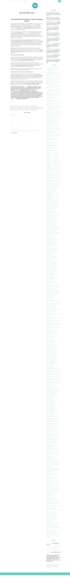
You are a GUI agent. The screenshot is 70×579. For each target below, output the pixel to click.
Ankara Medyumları (49, 456)
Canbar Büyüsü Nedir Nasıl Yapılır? (51, 516)
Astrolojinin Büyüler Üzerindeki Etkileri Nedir (52, 534)
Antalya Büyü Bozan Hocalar (50, 411)
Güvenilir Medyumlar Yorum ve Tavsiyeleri (52, 206)
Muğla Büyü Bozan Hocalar (50, 366)
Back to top (58, 576)
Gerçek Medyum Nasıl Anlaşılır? (50, 508)
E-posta (12, 125)
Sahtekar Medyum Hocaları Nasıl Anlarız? (52, 132)
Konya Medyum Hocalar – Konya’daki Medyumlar (53, 112)
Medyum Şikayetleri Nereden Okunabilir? (52, 423)
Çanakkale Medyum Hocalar (50, 224)
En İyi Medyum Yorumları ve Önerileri (51, 66)
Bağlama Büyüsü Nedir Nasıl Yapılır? (51, 518)
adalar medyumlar (51, 545)
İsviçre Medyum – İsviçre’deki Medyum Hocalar (53, 461)
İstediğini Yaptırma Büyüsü (50, 348)
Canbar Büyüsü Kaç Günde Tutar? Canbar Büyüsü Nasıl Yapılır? (52, 37)
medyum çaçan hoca (33, 107)
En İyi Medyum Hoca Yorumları (50, 236)
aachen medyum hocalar (56, 552)
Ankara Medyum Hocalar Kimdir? (51, 358)
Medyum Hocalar (49, 564)
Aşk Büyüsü (48, 537)
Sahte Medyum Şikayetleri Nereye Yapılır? (52, 368)
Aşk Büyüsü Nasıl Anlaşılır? (50, 274)
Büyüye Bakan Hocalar (49, 276)
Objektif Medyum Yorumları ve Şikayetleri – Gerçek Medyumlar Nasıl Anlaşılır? (52, 73)
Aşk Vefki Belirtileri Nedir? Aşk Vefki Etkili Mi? (52, 292)
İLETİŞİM (15, 1)
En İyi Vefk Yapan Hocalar (50, 271)
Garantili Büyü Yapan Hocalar (50, 296)
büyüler (34, 50)
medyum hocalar (13, 28)
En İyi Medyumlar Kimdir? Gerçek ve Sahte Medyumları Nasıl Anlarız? (52, 70)
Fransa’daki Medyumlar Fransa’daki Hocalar (52, 485)
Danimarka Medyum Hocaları (50, 429)
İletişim (14, 98)
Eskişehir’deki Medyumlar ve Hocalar (51, 439)
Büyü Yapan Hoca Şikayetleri (50, 312)
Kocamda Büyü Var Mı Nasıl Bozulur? (51, 188)
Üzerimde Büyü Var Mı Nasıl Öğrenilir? (51, 266)
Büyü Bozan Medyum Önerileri (50, 311)
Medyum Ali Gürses (53, 566)
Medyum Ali (48, 567)
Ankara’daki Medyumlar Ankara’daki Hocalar (52, 501)
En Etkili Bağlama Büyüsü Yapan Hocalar (52, 238)
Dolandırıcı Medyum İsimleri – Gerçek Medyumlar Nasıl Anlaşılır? (53, 21)
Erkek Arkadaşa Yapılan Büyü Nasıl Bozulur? (52, 85)
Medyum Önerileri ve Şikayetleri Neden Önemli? (53, 437)
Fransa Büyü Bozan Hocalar (50, 400)
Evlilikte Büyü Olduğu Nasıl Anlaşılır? (51, 353)
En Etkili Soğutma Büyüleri (50, 436)
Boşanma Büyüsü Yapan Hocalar (51, 211)
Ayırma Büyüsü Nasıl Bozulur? (50, 332)
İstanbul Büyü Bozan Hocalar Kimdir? (51, 356)
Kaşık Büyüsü (48, 521)
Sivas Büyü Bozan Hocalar (50, 221)
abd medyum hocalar (56, 545)
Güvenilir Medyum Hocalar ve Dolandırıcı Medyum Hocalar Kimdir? (52, 244)
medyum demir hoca (13, 108)
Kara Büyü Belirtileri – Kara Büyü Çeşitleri (52, 186)
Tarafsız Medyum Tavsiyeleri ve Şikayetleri (52, 291)
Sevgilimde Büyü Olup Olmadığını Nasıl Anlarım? (53, 331)
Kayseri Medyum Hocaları (50, 444)
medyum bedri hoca (13, 107)
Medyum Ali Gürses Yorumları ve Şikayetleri (52, 463)
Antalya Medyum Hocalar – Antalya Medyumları (53, 175)
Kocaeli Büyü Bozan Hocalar (50, 341)
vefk (13, 91)
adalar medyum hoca (49, 542)
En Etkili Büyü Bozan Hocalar (50, 288)
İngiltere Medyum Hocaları (50, 83)
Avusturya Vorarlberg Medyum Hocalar (52, 408)
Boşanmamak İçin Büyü (49, 143)
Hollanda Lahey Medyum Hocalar (51, 392)
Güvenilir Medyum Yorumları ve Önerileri (52, 89)
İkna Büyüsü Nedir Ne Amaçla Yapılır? (51, 512)
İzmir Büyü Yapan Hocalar (50, 403)
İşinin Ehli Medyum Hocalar (50, 218)
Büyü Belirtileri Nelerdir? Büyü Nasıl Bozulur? (52, 114)
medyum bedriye (20, 107)
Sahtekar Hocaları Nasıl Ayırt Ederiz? (51, 306)
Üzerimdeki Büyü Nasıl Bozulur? (51, 265)
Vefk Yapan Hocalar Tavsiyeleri (50, 253)
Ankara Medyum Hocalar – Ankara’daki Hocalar (53, 323)
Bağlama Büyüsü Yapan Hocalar (51, 189)
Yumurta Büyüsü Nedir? (49, 495)
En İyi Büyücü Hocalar (49, 279)
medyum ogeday (31, 108)
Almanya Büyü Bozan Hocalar (50, 414)
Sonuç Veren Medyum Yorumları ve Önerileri (52, 183)
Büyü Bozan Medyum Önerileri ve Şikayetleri (52, 309)
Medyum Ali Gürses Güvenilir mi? (51, 256)
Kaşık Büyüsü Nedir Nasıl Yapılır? (51, 99)
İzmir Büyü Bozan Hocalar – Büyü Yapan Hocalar (53, 381)
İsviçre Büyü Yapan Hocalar (50, 398)
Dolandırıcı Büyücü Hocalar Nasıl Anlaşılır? (52, 303)
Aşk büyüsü (17, 90)
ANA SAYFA (10, 1)
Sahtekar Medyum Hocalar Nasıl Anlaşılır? (52, 389)
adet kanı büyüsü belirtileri (56, 546)
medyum (22, 27)
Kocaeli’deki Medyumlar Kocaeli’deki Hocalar (52, 498)
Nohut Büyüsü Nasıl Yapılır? (50, 493)
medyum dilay (20, 108)
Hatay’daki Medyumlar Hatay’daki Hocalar (52, 492)
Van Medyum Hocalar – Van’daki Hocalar (52, 223)
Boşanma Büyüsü (48, 338)
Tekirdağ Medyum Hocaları (50, 109)
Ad (11, 123)
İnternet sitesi (12, 128)
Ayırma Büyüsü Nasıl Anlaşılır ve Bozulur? (52, 209)
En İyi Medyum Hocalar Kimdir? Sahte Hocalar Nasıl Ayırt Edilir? (52, 54)
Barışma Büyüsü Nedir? (49, 299)
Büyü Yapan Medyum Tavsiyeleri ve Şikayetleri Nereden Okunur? (27, 20)
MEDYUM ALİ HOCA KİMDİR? (22, 1)
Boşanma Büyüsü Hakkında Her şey (51, 531)
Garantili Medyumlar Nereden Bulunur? (52, 289)
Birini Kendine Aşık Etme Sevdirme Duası (52, 525)
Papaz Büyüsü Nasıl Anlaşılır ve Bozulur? (53, 58)
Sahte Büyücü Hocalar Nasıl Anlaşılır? (51, 304)
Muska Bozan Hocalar (49, 254)
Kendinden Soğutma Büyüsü (50, 297)
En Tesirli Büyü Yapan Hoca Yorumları (51, 200)
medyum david (40, 107)
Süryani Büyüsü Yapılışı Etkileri (50, 513)
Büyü (32, 24)
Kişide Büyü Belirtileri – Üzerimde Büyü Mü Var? (53, 93)
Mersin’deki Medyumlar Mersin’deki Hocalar (52, 490)
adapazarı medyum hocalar (55, 542)
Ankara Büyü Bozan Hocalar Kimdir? (51, 359)
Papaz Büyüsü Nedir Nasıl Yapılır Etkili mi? (52, 515)
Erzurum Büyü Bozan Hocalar (50, 138)
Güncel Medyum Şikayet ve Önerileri (51, 294)
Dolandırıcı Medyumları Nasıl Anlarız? (51, 248)
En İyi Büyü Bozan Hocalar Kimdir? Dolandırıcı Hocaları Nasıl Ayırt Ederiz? (52, 363)
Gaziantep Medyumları (49, 467)
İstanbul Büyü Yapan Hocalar (50, 406)
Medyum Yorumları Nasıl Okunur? (51, 336)
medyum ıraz (25, 108)
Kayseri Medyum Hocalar (50, 365)
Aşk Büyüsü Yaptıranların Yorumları (51, 442)
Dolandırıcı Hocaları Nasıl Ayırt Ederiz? (51, 216)
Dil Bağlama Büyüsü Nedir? (50, 452)
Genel (27, 17)
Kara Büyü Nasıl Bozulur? (50, 260)
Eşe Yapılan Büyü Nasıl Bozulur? (51, 229)
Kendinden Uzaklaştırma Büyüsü (51, 268)
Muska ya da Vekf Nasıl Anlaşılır (51, 529)
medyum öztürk (38, 108)
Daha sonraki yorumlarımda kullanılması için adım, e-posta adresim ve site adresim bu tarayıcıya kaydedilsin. (26, 130)
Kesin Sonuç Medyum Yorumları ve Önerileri (52, 134)
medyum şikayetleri (25, 33)
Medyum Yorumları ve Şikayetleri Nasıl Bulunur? (53, 434)
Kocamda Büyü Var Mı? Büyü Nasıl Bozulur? (52, 226)
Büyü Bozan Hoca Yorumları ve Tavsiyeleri (52, 203)
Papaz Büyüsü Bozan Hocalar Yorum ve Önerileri (53, 232)
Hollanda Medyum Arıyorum (50, 329)
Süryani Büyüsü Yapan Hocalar (50, 457)
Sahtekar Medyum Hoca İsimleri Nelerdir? (52, 119)
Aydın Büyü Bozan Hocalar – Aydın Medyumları (53, 176)
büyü (31, 90)
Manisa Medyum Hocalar (50, 343)
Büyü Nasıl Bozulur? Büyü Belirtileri (51, 263)
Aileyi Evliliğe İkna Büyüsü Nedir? (51, 409)
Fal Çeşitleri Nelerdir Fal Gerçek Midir (51, 532)
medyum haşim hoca (49, 543)
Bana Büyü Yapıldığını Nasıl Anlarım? (51, 142)
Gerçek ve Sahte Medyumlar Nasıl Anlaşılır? (52, 394)
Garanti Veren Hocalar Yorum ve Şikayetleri (52, 286)
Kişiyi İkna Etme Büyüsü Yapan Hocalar (52, 350)
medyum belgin (26, 107)
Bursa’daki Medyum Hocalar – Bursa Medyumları (53, 450)
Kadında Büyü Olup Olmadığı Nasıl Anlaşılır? (52, 227)
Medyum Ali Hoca (49, 565)
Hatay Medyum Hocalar (49, 316)
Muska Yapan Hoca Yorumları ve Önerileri (52, 115)
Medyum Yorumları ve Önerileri (50, 251)
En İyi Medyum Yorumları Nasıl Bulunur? (52, 427)
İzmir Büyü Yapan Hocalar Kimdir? (51, 361)
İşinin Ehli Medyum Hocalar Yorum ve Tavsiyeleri (53, 215)
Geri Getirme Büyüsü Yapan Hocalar (51, 239)
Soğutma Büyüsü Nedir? (49, 433)
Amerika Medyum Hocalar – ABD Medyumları (52, 107)
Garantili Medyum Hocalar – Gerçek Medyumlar (53, 82)
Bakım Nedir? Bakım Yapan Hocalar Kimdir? (52, 161)
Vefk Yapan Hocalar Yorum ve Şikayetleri (52, 68)
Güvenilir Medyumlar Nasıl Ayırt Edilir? (51, 191)
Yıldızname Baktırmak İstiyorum (50, 387)
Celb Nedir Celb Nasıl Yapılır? (50, 500)
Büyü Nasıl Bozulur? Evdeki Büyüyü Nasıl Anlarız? (53, 106)
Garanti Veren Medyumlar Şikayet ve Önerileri (53, 277)
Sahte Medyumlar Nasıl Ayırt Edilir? (51, 395)
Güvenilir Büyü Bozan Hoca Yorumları (51, 204)
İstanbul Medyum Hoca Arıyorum (51, 405)
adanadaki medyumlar (52, 544)
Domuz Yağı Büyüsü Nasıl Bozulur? (51, 262)
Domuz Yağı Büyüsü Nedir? (50, 487)
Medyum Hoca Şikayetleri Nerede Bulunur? (52, 347)
